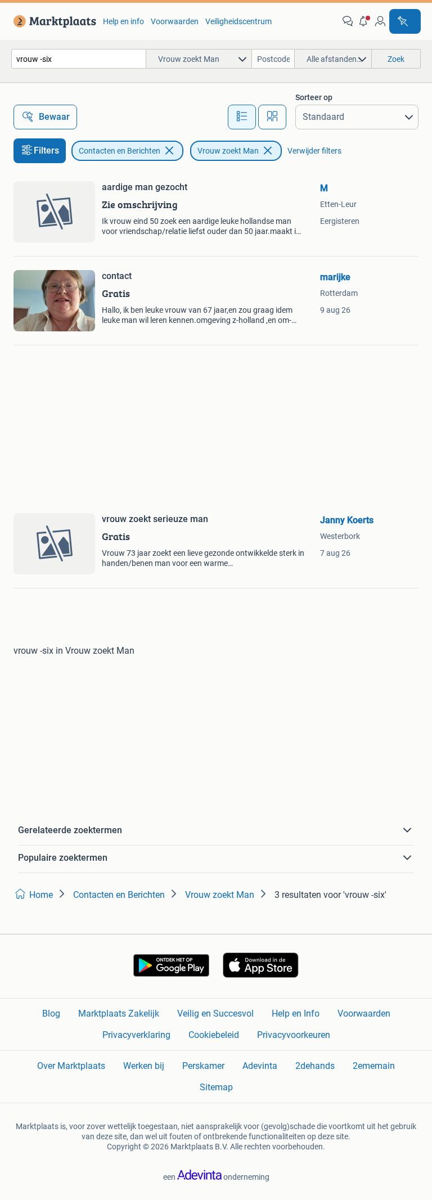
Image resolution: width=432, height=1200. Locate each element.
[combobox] (78, 59)
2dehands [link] (315, 1065)
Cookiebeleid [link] (213, 1035)
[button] (364, 21)
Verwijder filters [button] (314, 150)
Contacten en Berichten (119, 150)
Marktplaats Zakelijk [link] (118, 1013)
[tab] (242, 117)
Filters (46, 150)
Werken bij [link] (143, 1065)
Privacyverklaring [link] (136, 1035)
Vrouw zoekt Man (228, 150)
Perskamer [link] (203, 1065)
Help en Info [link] (296, 1013)
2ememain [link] (374, 1065)
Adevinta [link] (259, 1065)
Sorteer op (313, 97)
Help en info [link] (123, 21)
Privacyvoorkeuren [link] (293, 1035)
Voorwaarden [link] (175, 21)
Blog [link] (51, 1013)
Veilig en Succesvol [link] (215, 1013)
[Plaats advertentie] (405, 21)
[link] (52, 21)
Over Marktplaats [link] (71, 1065)
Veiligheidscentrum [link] (238, 21)
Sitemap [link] (216, 1087)
